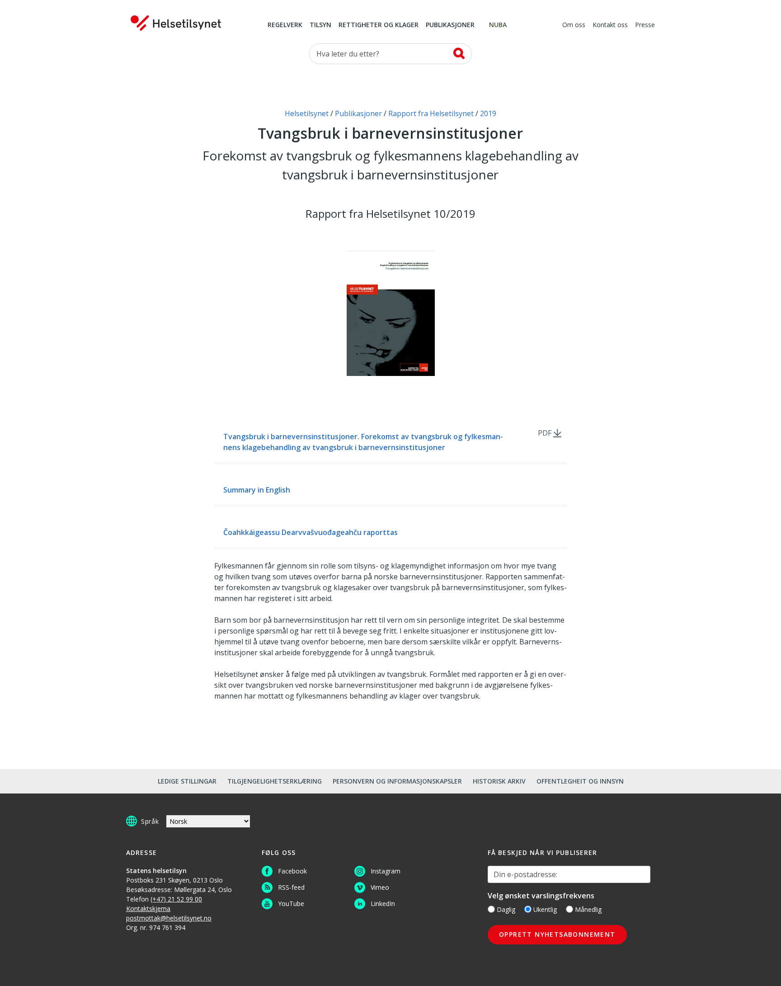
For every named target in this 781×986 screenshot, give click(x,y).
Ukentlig (545, 909)
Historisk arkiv (499, 781)
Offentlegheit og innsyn (580, 781)
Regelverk (285, 25)
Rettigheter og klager (379, 25)
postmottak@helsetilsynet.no (169, 918)
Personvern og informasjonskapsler (397, 781)
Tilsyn (320, 25)
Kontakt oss (610, 25)
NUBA (498, 25)
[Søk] (459, 53)
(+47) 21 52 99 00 (176, 899)
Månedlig (588, 909)
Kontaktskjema (148, 908)
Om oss (573, 25)
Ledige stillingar (187, 781)
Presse (645, 25)
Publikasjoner (450, 25)
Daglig (506, 909)
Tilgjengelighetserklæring (274, 781)
